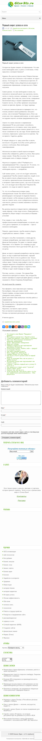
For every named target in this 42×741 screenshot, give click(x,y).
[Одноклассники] (6, 326)
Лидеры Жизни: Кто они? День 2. (18, 354)
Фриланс (7, 638)
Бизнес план (8, 565)
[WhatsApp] (25, 326)
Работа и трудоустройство (13, 611)
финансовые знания (10, 631)
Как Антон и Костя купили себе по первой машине (21, 356)
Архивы (4, 648)
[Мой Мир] (10, 326)
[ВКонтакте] (3, 326)
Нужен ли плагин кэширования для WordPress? (22, 709)
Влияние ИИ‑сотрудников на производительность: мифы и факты (21, 679)
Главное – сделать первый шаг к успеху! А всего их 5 (21, 365)
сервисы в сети (9, 621)
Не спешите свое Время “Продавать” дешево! (19, 334)
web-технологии (9, 555)
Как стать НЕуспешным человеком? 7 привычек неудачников (20, 340)
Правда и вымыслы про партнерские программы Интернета (19, 346)
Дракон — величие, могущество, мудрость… (20, 705)
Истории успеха (9, 595)
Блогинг (6, 575)
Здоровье (7, 581)
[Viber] (22, 326)
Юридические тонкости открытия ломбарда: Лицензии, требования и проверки (22, 675)
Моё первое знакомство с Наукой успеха (21, 337)
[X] (13, 326)
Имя (3, 408)
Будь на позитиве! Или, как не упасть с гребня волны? (20, 359)
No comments (19, 30)
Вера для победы (13, 344)
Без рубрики (8, 558)
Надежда (7, 699)
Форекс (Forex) (9, 634)
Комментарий (5, 389)
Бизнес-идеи (8, 571)
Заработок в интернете (20, 28)
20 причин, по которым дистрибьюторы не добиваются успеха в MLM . (20, 714)
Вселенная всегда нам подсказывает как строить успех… (21, 362)
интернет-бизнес (9, 588)
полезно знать (7, 30)
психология (7, 608)
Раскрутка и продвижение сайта (14, 615)
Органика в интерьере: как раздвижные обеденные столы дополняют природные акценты (21, 689)
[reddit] (16, 326)
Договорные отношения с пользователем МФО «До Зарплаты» (21, 719)
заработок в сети (10, 322)
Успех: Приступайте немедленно (18, 342)
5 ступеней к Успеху (13, 350)
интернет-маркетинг (10, 591)
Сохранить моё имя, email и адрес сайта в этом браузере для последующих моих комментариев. (20, 432)
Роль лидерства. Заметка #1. (17, 353)
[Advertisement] (21, 528)
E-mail (3, 415)
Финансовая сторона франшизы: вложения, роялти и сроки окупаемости (22, 670)
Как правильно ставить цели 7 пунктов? (20, 367)
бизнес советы (8, 568)
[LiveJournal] (19, 326)
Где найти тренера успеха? (16, 351)
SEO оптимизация (10, 551)
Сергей (6, 714)
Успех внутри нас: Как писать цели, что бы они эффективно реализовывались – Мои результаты (21, 373)
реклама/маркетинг (10, 618)
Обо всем (31, 28)
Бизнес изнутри (9, 561)
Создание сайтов (9, 628)
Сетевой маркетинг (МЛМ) (12, 624)
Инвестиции (8, 585)
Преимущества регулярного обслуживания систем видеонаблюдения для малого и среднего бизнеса (21, 684)
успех (18, 322)
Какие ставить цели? (14, 368)
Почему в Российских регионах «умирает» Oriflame (21, 700)
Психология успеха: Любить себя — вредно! (22, 348)
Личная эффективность (12, 598)
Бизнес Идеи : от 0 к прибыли (24, 734)
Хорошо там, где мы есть (15, 370)
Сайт (2, 422)
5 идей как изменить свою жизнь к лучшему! (22, 338)
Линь (5, 704)
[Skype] (28, 326)
